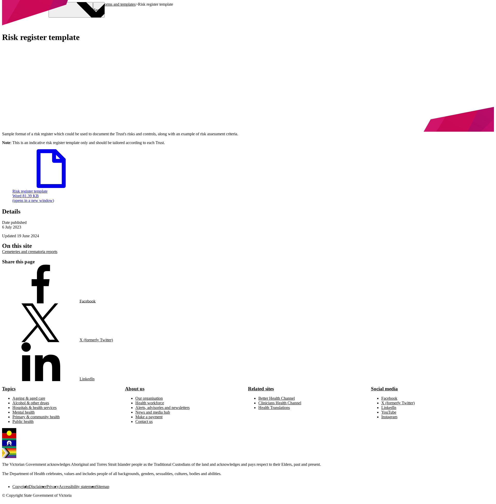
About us (134, 388)
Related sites (261, 388)
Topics (9, 388)
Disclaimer (38, 486)
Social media (384, 388)
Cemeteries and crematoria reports (29, 251)
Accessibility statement (77, 486)
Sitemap (102, 486)
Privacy (53, 486)
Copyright (20, 486)
